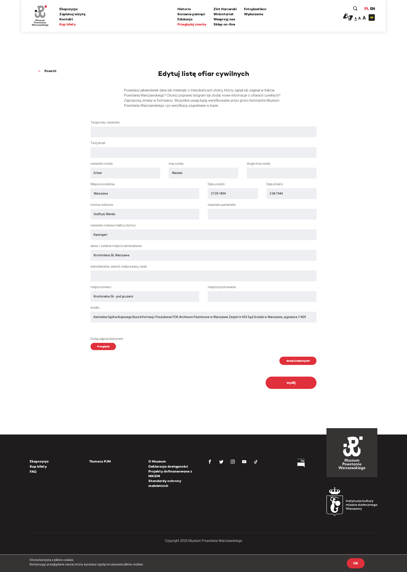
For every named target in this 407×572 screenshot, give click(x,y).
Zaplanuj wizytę (72, 14)
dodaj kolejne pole (298, 361)
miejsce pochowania (222, 287)
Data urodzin (216, 184)
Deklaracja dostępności (168, 466)
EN (372, 8)
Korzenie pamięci (191, 14)
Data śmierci (274, 184)
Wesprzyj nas (224, 19)
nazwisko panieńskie (222, 204)
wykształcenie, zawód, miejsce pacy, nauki (119, 266)
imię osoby (176, 163)
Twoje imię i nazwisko (105, 122)
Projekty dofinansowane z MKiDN (170, 473)
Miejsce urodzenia (103, 184)
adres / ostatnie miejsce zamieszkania (116, 246)
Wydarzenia (253, 14)
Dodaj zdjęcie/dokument (107, 339)
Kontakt (66, 19)
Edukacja (184, 19)
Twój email (98, 143)
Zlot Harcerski (225, 9)
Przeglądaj (103, 346)
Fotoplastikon (255, 9)
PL (366, 8)
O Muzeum (157, 461)
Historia (184, 9)
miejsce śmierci (101, 287)
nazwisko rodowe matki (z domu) (113, 225)
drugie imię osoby (258, 163)
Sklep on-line (224, 24)
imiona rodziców (102, 204)
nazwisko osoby (102, 163)
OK (355, 563)
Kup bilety (67, 24)
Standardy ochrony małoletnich (164, 483)
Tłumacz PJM (100, 461)
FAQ (33, 471)
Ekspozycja (68, 9)
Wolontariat (223, 14)
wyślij (291, 382)
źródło (95, 307)
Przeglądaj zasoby (191, 24)
